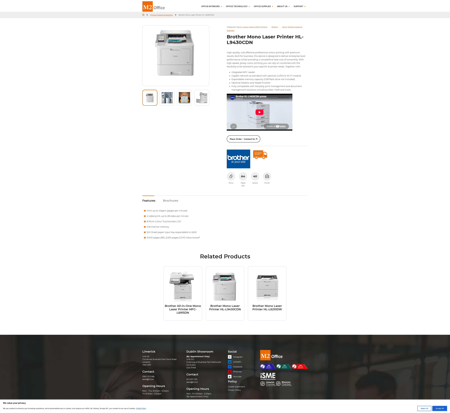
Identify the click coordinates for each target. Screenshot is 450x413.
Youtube (237, 377)
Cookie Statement (236, 387)
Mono (284, 27)
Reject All (424, 408)
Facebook (237, 367)
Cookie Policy (141, 408)
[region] (225, 406)
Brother (275, 27)
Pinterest (237, 372)
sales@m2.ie (148, 379)
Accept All (440, 408)
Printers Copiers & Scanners (161, 15)
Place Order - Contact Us (242, 139)
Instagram (238, 357)
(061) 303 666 (148, 376)
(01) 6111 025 (191, 379)
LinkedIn (237, 362)
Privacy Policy (234, 390)
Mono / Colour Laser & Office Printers (252, 27)
